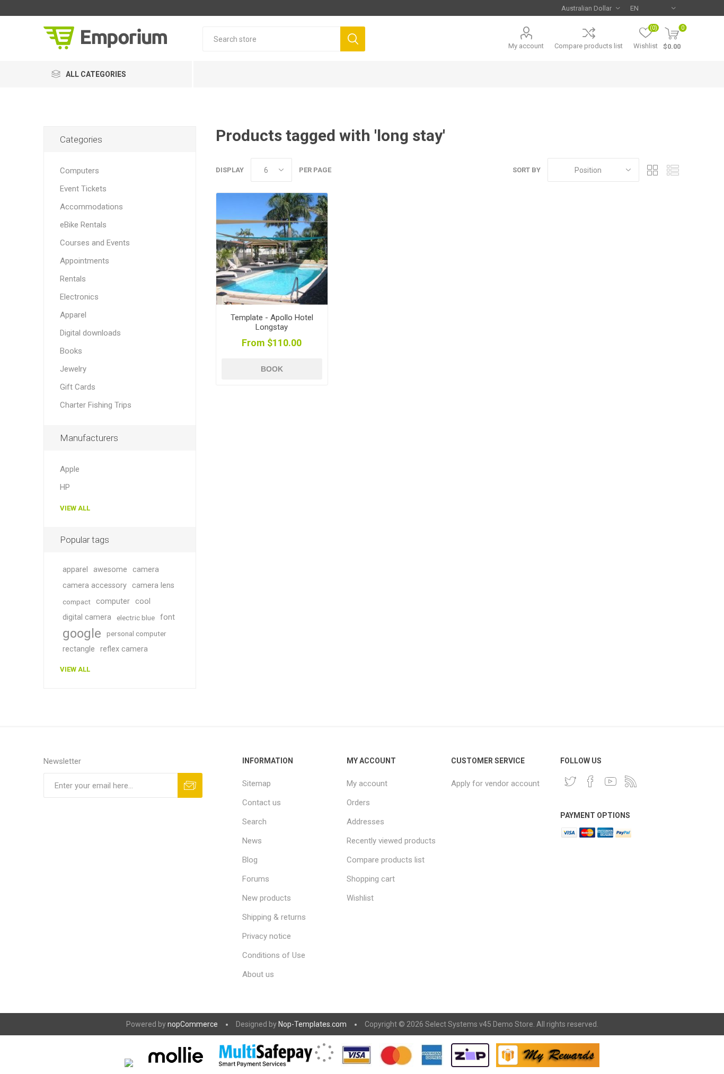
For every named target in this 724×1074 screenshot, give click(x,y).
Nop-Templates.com (312, 1024)
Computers (79, 170)
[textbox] (271, 39)
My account (526, 46)
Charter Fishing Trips (95, 405)
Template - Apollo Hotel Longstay (272, 322)
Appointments (84, 261)
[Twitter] (570, 781)
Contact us (261, 802)
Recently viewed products (391, 841)
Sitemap (256, 783)
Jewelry (73, 369)
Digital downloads (90, 333)
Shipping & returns (274, 917)
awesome (110, 569)
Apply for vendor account (495, 783)
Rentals (73, 279)
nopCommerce (192, 1024)
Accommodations (91, 207)
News (252, 841)
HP (65, 487)
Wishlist (360, 898)
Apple (70, 469)
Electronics (79, 297)
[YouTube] (610, 781)
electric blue (136, 617)
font (167, 617)
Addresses (365, 821)
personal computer (136, 633)
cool (143, 601)
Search (352, 39)
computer (113, 601)
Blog (250, 860)
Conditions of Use (273, 955)
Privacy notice (266, 936)
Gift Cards (77, 387)
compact (77, 601)
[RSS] (630, 781)
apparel (75, 569)
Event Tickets (83, 188)
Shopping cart (371, 879)
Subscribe (190, 785)
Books (71, 351)
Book (272, 369)
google (82, 633)
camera (146, 569)
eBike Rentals (83, 225)
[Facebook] (590, 781)
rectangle (79, 649)
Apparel (73, 315)
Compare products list (588, 46)
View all (75, 508)
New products (266, 898)
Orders (358, 802)
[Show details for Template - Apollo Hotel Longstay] (272, 249)
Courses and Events (95, 243)
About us (258, 974)
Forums (255, 879)
